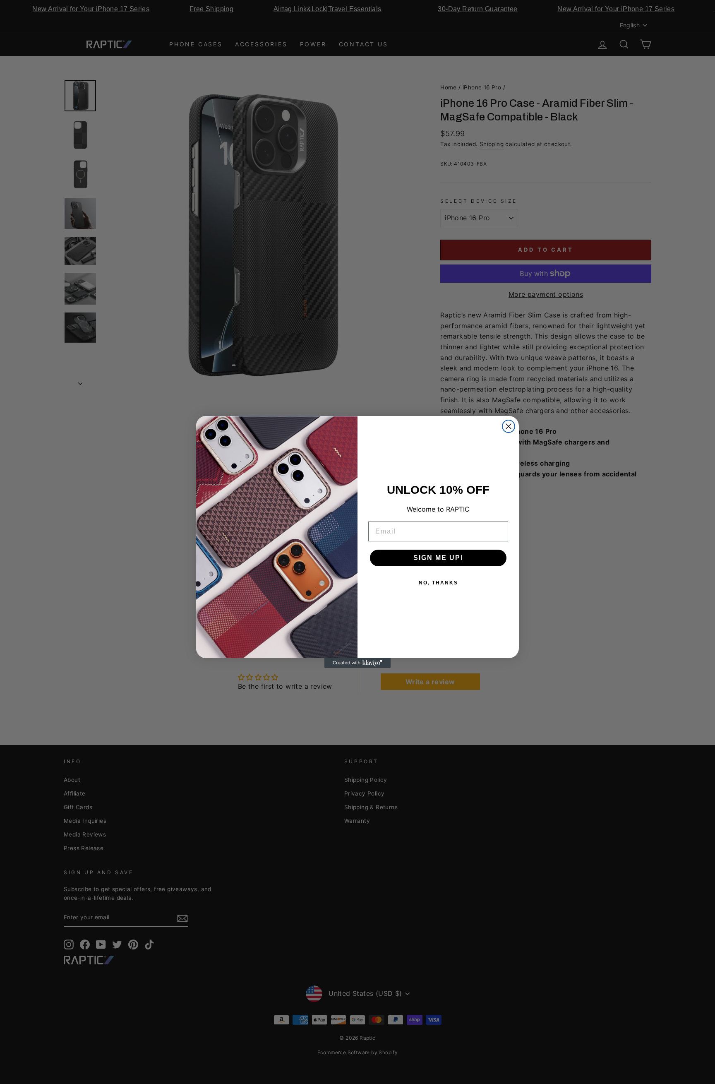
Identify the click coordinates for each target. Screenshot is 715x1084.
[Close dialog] (508, 426)
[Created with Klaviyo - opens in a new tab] (357, 663)
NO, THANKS (438, 583)
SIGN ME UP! (438, 557)
